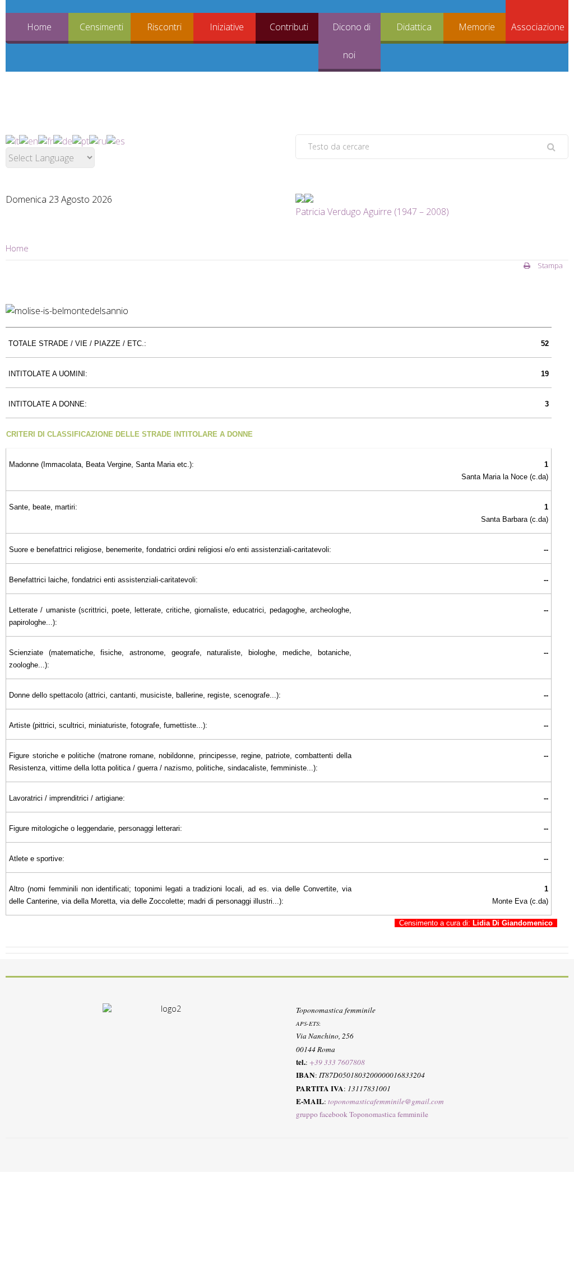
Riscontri (164, 27)
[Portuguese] (80, 140)
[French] (45, 140)
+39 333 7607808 (337, 1062)
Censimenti (101, 27)
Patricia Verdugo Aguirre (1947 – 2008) (372, 211)
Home (39, 27)
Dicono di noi (351, 41)
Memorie (477, 27)
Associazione (537, 27)
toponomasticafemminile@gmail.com (386, 1101)
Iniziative (227, 27)
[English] (28, 140)
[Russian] (98, 140)
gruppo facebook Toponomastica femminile (362, 1114)
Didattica (414, 27)
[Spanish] (116, 140)
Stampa (549, 265)
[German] (62, 140)
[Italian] (12, 140)
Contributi (289, 27)
